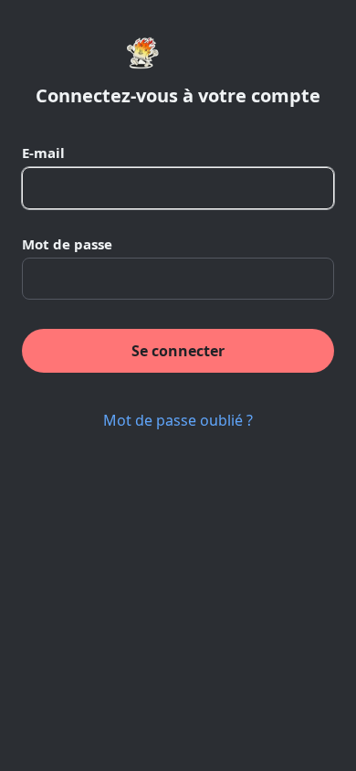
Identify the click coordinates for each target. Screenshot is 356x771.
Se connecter (178, 351)
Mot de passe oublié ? (178, 420)
